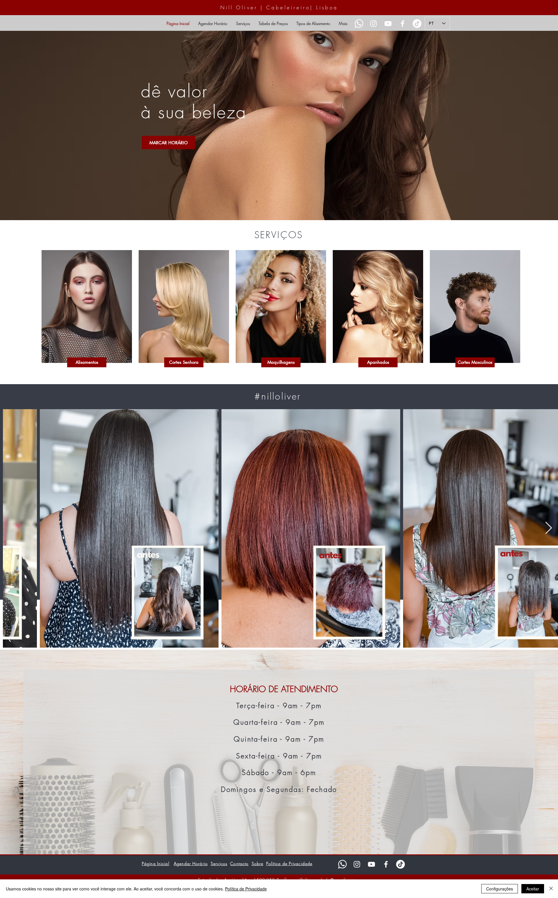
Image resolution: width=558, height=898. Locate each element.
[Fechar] (551, 888)
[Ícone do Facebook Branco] (402, 23)
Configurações (499, 889)
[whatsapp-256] (359, 23)
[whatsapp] (342, 864)
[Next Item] (548, 528)
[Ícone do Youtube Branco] (388, 23)
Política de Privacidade (246, 889)
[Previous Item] (13, 528)
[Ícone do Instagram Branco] (373, 23)
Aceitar (532, 889)
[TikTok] (417, 23)
